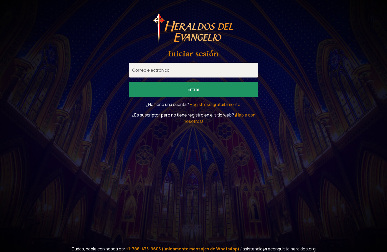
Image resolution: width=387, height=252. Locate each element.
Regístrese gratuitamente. (215, 104)
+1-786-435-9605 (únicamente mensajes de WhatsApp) (182, 249)
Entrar (194, 89)
